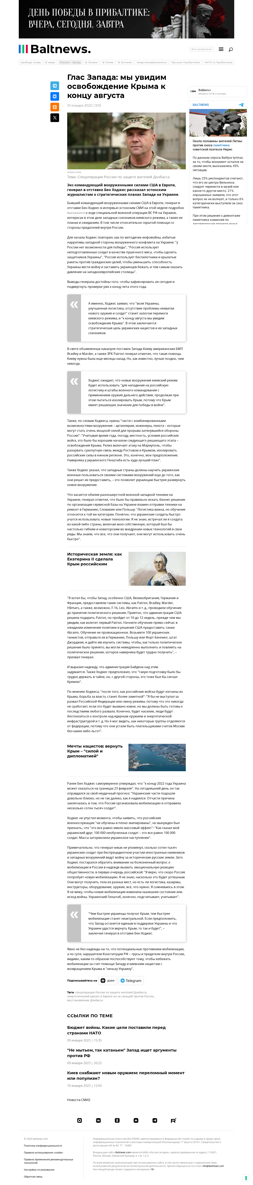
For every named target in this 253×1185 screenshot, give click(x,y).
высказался (76, 213)
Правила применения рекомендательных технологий (48, 1161)
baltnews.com (123, 1152)
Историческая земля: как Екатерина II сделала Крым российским (94, 559)
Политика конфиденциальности (43, 1146)
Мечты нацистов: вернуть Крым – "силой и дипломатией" (95, 751)
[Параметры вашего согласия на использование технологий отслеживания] (246, 1178)
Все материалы (201, 49)
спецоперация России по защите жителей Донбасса (110, 992)
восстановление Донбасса (85, 1000)
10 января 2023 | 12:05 (84, 1085)
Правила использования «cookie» (43, 1152)
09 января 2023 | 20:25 (84, 1063)
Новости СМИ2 (78, 1100)
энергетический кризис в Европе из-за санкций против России (110, 996)
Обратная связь (33, 1176)
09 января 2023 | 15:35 (84, 1040)
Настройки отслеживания (39, 1170)
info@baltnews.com (213, 1166)
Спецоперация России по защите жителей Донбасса (123, 177)
